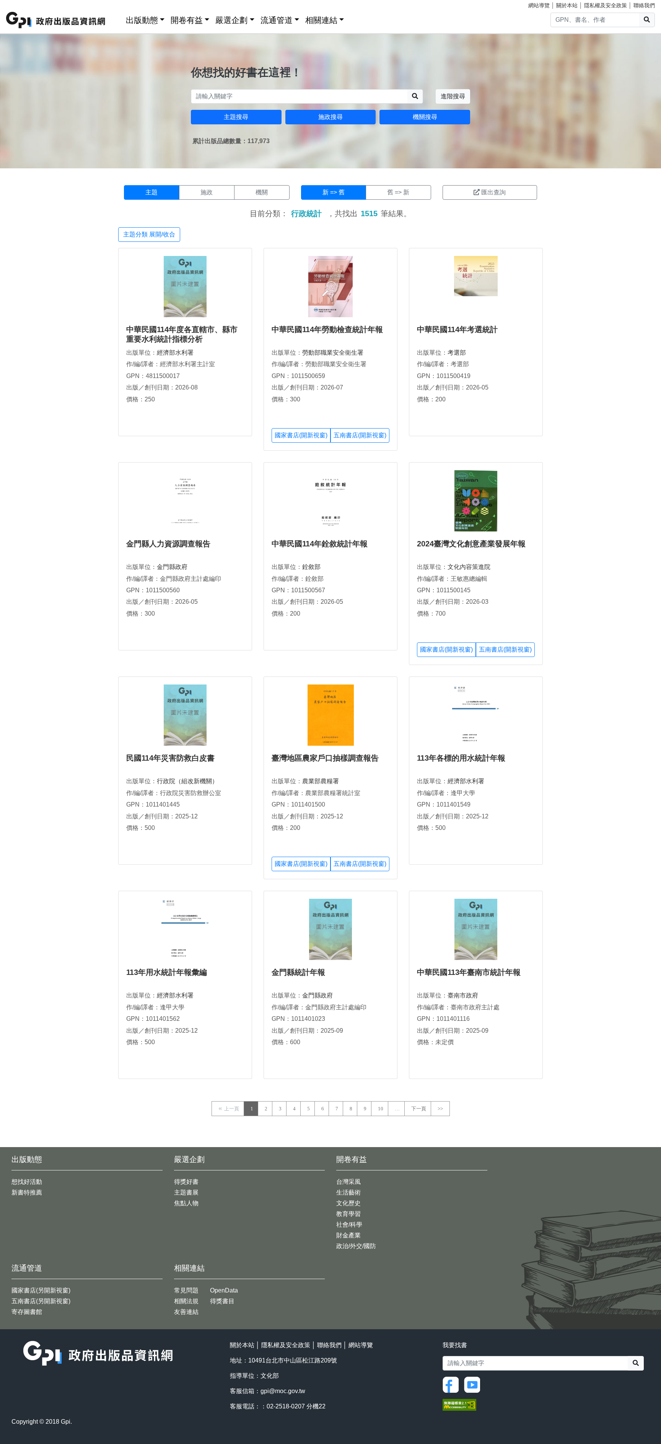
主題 (151, 192)
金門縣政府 (172, 567)
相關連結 (321, 20)
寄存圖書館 (26, 1312)
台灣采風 (348, 1181)
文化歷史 (348, 1203)
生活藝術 (348, 1192)
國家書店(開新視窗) (301, 435)
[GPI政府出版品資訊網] (56, 20)
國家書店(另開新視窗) (40, 1290)
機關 (262, 192)
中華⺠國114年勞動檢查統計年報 (327, 329)
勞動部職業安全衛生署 (332, 352)
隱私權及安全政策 (605, 5)
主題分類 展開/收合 (149, 234)
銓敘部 (311, 567)
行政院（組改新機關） (187, 781)
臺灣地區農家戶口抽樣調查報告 (325, 758)
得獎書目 (222, 1301)
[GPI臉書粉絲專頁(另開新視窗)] (452, 1384)
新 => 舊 (333, 192)
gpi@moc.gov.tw (282, 1391)
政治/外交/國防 (356, 1246)
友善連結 (186, 1312)
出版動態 (142, 20)
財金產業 (348, 1235)
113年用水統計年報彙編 (166, 972)
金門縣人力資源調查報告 (168, 543)
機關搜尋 (425, 117)
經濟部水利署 (175, 352)
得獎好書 (186, 1181)
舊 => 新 (398, 192)
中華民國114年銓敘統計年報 (320, 543)
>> (440, 1109)
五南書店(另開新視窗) (40, 1301)
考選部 (457, 352)
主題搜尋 (236, 117)
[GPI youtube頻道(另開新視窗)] (474, 1384)
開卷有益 (187, 20)
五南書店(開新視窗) (360, 435)
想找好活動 (26, 1181)
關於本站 (567, 5)
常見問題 (186, 1290)
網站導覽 (539, 5)
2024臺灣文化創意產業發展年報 (471, 543)
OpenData (224, 1290)
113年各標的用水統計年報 (461, 758)
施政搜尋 (330, 117)
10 (380, 1109)
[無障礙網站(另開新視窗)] (459, 1404)
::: (117, 18)
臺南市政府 (463, 995)
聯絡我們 (644, 5)
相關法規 (186, 1301)
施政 (206, 192)
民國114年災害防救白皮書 (170, 758)
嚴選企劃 (231, 20)
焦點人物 (186, 1203)
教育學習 (348, 1214)
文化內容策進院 (469, 567)
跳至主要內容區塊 (21, 4)
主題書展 (186, 1192)
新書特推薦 (26, 1192)
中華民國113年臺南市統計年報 (469, 972)
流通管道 (276, 20)
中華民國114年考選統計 (457, 329)
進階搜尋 (453, 96)
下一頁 (418, 1109)
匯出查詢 (493, 192)
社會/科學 (349, 1224)
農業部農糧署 (320, 781)
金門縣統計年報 (298, 972)
